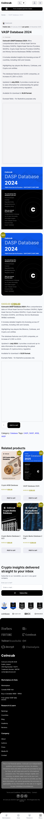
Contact (4, 755)
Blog (3, 719)
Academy (4, 723)
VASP (3, 436)
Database (14, 433)
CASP (26, 433)
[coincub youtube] (18, 796)
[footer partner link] (11, 628)
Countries (4, 715)
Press (3, 747)
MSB (37, 433)
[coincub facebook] (25, 796)
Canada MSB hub (7, 689)
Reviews (4, 727)
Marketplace (5, 685)
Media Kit (4, 751)
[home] (6, 3)
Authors (4, 743)
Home (3, 15)
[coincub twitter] (22, 796)
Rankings (4, 711)
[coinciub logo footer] (8, 655)
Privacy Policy (26, 792)
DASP (31, 433)
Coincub (25, 764)
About (3, 739)
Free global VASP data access (9, 698)
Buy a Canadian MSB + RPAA (11, 694)
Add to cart (14, 425)
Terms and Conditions (13, 792)
